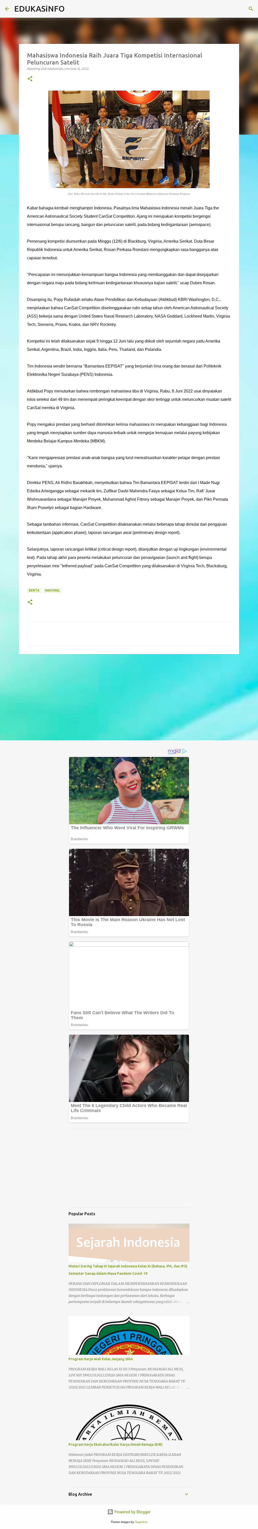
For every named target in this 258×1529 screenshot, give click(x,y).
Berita (34, 590)
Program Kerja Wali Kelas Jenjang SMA (101, 1359)
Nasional (52, 590)
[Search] (251, 9)
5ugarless (141, 1521)
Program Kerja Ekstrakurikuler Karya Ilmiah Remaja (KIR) (116, 1444)
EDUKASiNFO (39, 8)
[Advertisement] (129, 697)
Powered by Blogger (132, 1512)
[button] (30, 79)
